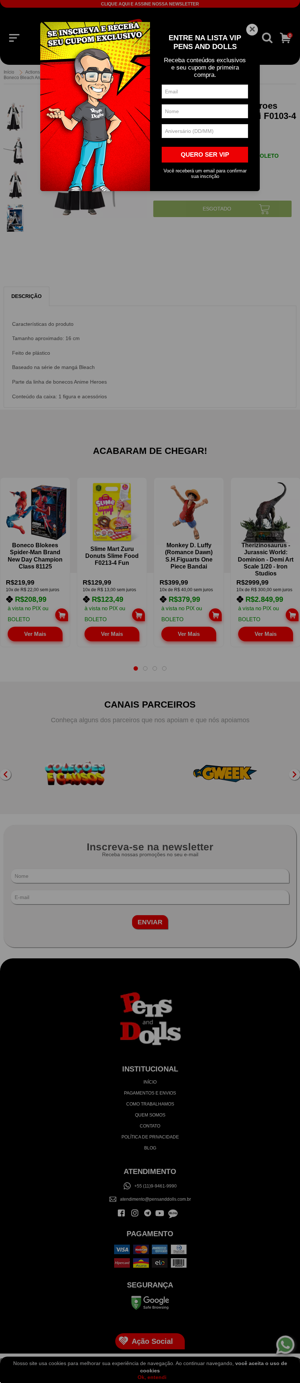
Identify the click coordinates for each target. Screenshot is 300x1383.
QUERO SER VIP (205, 154)
